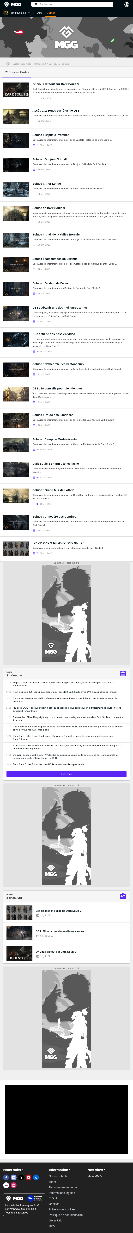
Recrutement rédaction (63, 1187)
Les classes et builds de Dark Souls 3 (58, 543)
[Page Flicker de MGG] (6, 1185)
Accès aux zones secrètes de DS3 (55, 110)
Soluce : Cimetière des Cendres (54, 516)
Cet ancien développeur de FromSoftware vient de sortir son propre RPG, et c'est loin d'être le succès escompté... (65, 700)
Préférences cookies (62, 1209)
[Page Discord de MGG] (14, 1177)
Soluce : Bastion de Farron (51, 283)
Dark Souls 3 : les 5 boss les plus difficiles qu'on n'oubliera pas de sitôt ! (49, 764)
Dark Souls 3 (40, 64)
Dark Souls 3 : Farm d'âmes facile (55, 463)
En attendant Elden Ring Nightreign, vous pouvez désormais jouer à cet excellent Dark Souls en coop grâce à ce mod (68, 719)
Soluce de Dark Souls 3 (48, 208)
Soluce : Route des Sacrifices (52, 415)
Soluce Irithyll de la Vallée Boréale (56, 234)
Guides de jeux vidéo (22, 64)
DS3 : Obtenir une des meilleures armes (60, 307)
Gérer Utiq (55, 1220)
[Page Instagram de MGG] (14, 1185)
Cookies (54, 1204)
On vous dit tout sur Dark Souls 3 (55, 84)
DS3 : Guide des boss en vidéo (53, 334)
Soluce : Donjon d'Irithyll (49, 159)
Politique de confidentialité (66, 1215)
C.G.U (53, 1198)
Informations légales (62, 1193)
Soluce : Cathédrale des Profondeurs (58, 364)
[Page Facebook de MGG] (6, 1177)
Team (52, 1181)
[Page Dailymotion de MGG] (36, 1177)
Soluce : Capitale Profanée (50, 135)
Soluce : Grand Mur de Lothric (53, 490)
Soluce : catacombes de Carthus (55, 259)
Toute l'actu (66, 774)
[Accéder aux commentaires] (34, 97)
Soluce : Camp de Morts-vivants (54, 439)
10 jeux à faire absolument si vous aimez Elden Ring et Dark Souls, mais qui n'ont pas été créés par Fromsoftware (64, 684)
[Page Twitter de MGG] (21, 1177)
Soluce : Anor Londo (46, 183)
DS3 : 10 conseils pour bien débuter (57, 388)
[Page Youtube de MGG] (28, 1177)
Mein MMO (94, 1176)
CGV (52, 1226)
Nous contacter (58, 1176)
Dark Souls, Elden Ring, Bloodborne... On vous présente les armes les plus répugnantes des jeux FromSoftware (63, 737)
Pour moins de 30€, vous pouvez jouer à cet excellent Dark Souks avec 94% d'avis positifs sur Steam (65, 692)
